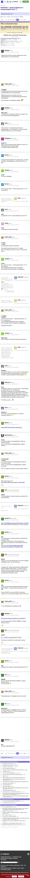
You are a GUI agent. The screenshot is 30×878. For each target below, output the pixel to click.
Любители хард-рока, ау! (8, 790)
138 (15, 19)
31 (17, 36)
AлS (6, 490)
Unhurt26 (20, 277)
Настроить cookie (16, 868)
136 (10, 19)
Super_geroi (8, 84)
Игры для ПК (3, 5)
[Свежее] (8, 2)
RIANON (7, 50)
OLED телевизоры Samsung (8, 768)
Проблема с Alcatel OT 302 (8, 811)
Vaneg (6, 223)
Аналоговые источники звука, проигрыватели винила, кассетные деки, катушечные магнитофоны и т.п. (16, 794)
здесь (11, 14)
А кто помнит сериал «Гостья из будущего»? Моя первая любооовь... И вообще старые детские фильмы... (16, 819)
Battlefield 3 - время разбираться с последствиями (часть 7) (12, 8)
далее (25, 19)
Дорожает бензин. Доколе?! (8, 783)
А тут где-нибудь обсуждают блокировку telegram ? (13, 774)
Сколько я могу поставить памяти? (9, 816)
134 (6, 19)
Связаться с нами (5, 865)
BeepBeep (8, 138)
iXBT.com (3, 872)
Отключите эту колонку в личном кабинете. (9, 827)
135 (8, 19)
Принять (14, 876)
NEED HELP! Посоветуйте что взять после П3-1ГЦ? (12, 824)
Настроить (21, 876)
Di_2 (6, 674)
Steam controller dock (7, 802)
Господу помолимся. (7, 784)
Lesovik (12, 16)
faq (22, 16)
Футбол (4, 776)
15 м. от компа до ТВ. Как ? (8, 806)
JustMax (8, 16)
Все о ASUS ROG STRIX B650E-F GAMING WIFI (11, 801)
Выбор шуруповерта (7, 786)
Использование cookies (6, 868)
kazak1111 (8, 518)
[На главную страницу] (2, 1)
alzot (19, 198)
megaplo (16, 16)
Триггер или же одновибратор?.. (9, 772)
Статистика (3, 866)
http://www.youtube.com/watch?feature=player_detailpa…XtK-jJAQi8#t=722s (12, 546)
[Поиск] (21, 2)
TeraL (6, 123)
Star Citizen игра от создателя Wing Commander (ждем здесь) (15, 781)
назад (2, 19)
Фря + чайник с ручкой (7, 815)
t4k (18, 16)
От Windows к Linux (6, 771)
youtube (6, 510)
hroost (7, 155)
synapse (7, 170)
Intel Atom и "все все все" (8, 766)
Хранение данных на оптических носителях (11, 791)
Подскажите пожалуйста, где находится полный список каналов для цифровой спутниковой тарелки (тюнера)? (15, 809)
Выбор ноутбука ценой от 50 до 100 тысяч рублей (12, 777)
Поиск (21, 865)
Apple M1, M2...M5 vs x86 (7, 763)
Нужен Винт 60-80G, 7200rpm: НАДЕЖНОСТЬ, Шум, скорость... (14, 820)
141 (22, 19)
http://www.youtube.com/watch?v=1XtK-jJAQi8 (12, 482)
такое (12, 280)
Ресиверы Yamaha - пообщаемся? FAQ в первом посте (13, 769)
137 (13, 19)
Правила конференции (14, 865)
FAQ (25, 865)
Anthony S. (8, 382)
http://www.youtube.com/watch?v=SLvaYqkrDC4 (13, 618)
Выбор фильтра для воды (8, 765)
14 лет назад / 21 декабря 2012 (12, 52)
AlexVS (7, 423)
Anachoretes (8, 435)
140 (19, 19)
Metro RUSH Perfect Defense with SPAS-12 (11, 427)
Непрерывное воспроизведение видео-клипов (12, 823)
